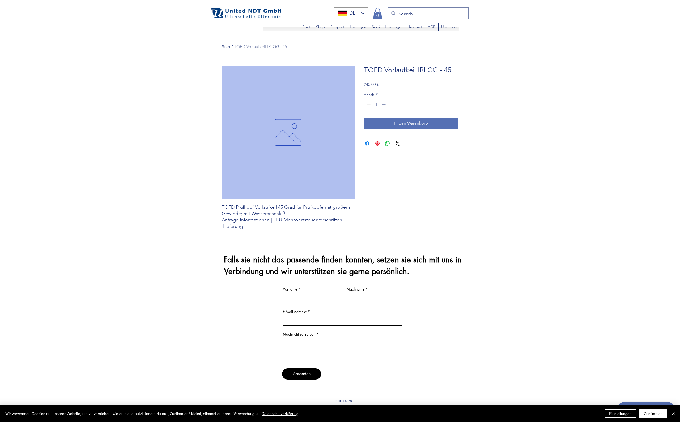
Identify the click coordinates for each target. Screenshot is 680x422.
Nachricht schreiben (299, 334)
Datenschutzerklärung (280, 413)
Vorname (290, 289)
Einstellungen (620, 413)
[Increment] (384, 104)
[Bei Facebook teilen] (367, 143)
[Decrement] (368, 104)
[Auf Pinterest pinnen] (377, 143)
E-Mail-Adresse (295, 312)
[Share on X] (397, 143)
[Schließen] (673, 413)
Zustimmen (653, 413)
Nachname (355, 289)
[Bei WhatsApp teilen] (387, 143)
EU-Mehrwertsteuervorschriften (308, 220)
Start (226, 46)
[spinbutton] (376, 104)
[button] (377, 13)
